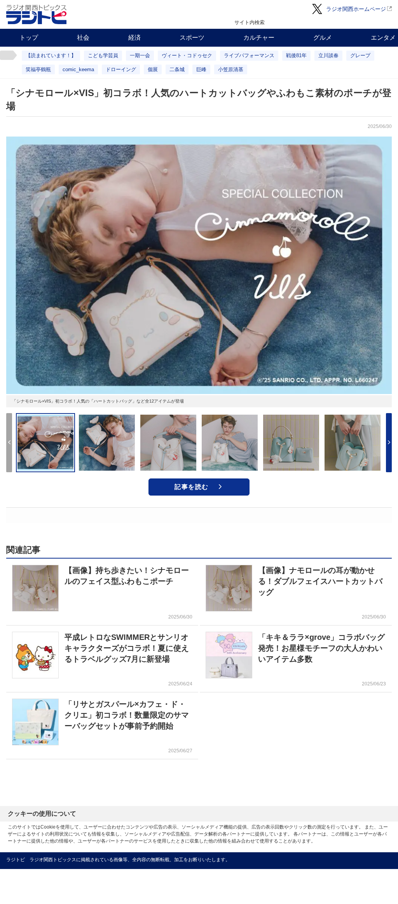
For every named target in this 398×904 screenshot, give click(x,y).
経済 (134, 37)
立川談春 (328, 55)
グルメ (322, 37)
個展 (153, 69)
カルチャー (258, 37)
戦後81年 (296, 55)
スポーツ (192, 37)
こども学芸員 (103, 55)
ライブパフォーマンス (249, 55)
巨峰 (201, 69)
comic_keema (78, 69)
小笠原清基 (230, 69)
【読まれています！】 (51, 55)
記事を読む (192, 487)
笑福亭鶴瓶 (38, 69)
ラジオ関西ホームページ (356, 9)
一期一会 (140, 55)
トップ (28, 37)
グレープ (360, 55)
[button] (389, 442)
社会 (83, 37)
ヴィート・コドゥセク (187, 55)
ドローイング (121, 69)
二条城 (177, 69)
